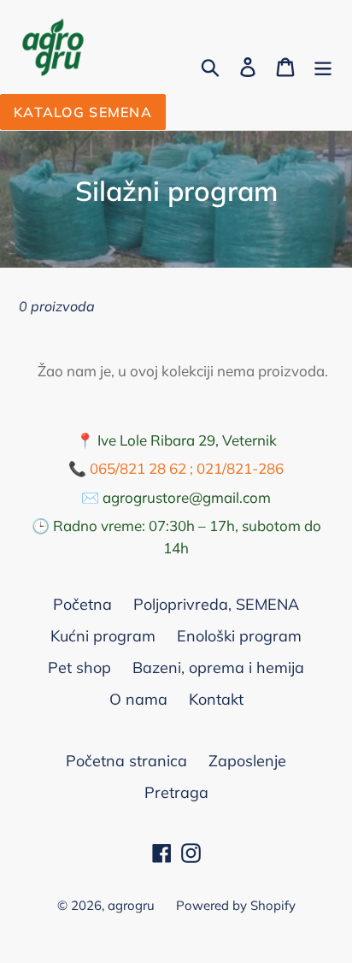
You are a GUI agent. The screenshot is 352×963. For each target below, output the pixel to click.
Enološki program (239, 636)
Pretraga (176, 792)
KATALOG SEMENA (83, 112)
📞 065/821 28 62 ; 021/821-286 (176, 468)
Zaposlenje (247, 761)
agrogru (131, 905)
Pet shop (79, 667)
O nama (138, 699)
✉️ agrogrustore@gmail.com (176, 497)
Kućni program (102, 636)
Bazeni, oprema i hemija (218, 667)
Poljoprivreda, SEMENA (216, 604)
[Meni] (323, 65)
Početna (82, 604)
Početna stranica (126, 761)
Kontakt (216, 699)
